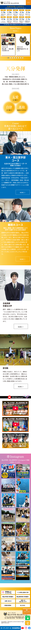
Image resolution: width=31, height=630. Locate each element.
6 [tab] (18, 57)
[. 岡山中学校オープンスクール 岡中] (8, 529)
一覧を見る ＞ (15, 31)
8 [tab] (22, 57)
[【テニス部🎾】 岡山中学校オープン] (8, 515)
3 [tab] (12, 57)
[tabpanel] (8, 44)
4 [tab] (14, 57)
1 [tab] (8, 57)
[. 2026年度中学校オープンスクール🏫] (8, 573)
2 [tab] (10, 57)
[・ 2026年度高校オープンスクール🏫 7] (23, 558)
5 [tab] (16, 57)
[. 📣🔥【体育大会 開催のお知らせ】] (8, 471)
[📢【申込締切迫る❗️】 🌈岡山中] (8, 544)
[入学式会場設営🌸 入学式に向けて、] (23, 573)
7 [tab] (20, 57)
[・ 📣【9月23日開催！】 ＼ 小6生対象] (23, 471)
